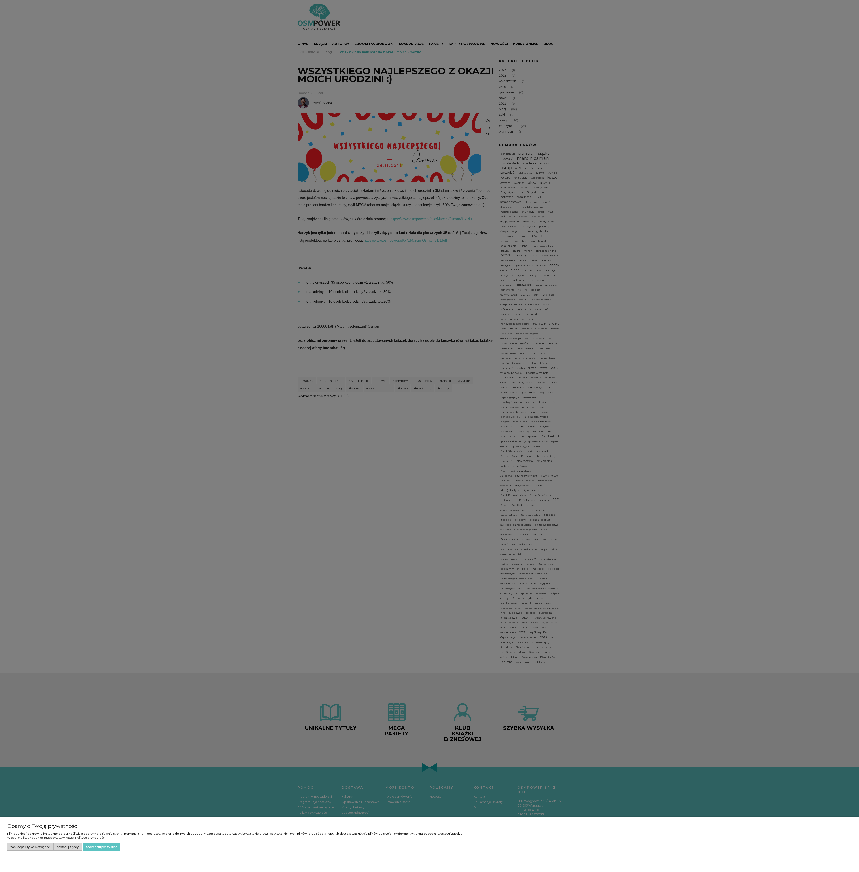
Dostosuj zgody (68, 847)
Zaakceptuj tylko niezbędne (30, 847)
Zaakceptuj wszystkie (101, 847)
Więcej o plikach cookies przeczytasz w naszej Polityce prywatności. (56, 837)
